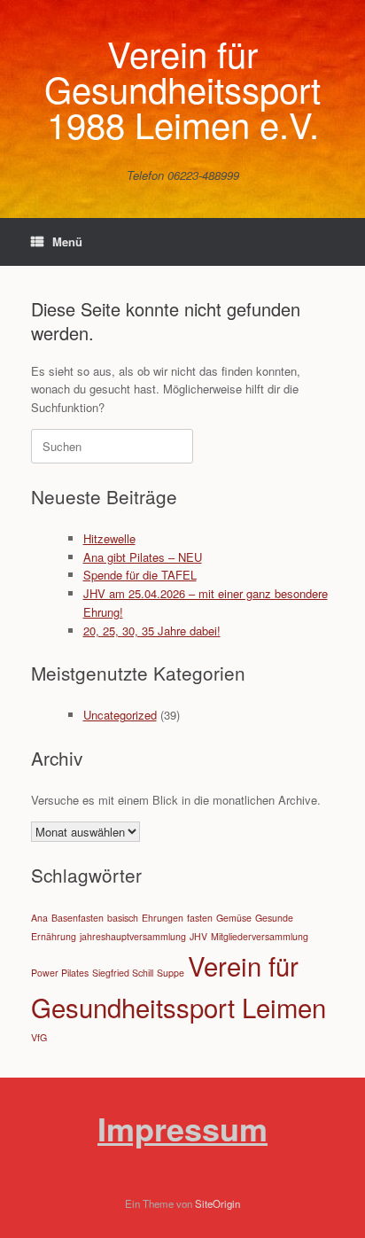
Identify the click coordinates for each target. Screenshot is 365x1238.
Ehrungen (162, 917)
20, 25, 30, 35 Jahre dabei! (152, 630)
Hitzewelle (109, 538)
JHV (198, 936)
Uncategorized (120, 714)
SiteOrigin (217, 1203)
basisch (122, 917)
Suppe (170, 972)
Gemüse (234, 917)
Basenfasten (77, 917)
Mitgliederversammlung (259, 936)
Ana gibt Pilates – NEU (142, 557)
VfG (39, 1037)
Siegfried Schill (122, 972)
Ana (39, 917)
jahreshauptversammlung (133, 936)
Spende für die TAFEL (140, 574)
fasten (200, 917)
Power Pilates (60, 972)
